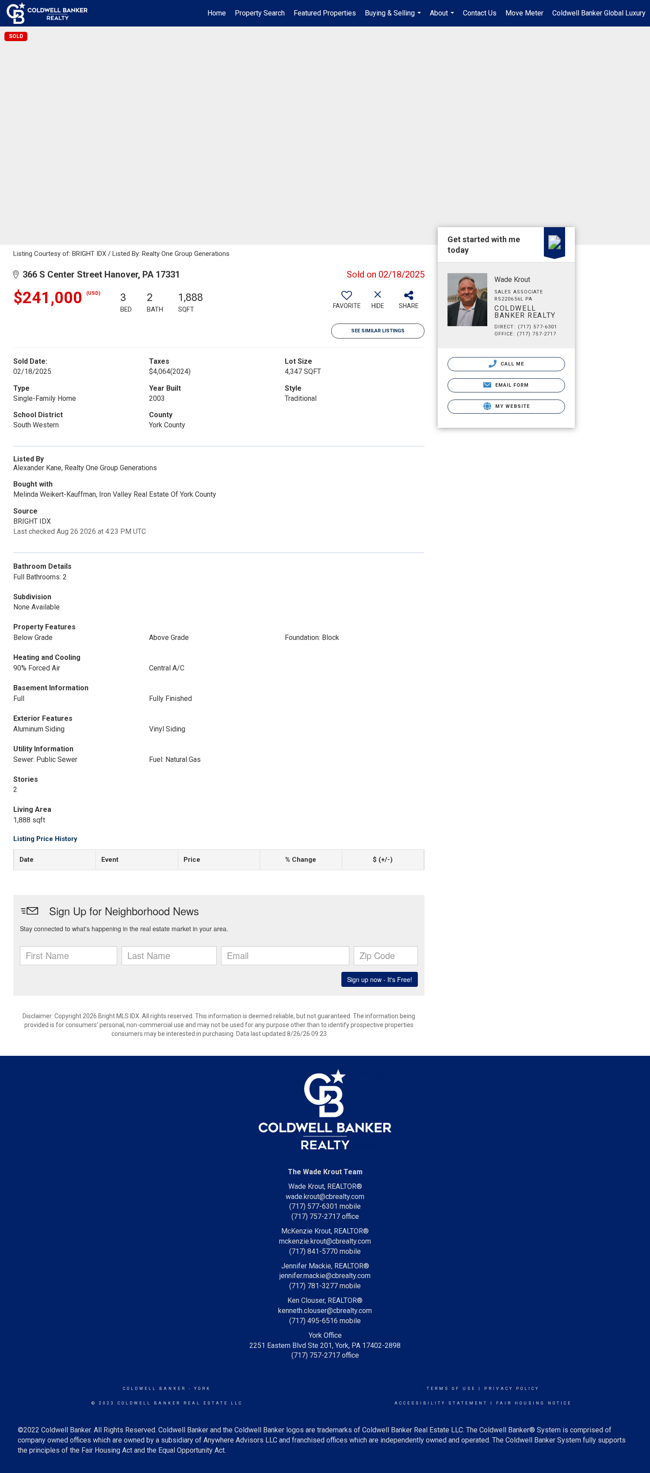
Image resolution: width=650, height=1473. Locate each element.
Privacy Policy (511, 1388)
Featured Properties (325, 13)
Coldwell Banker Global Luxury (599, 13)
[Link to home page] (51, 13)
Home (216, 13)
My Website (511, 406)
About (443, 18)
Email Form (511, 385)
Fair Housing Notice (534, 1403)
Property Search (260, 13)
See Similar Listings (378, 331)
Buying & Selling (394, 18)
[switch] (346, 303)
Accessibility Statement (441, 1403)
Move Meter (524, 13)
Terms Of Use (451, 1388)
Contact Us (480, 13)
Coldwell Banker (154, 1388)
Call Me (511, 364)
